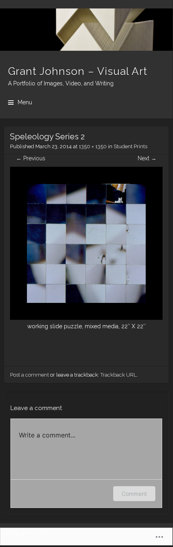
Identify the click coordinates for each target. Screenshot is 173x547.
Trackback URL (118, 375)
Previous (30, 158)
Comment (134, 493)
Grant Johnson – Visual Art (77, 71)
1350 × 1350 (93, 146)
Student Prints (130, 146)
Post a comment (29, 375)
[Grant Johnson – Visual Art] (86, 29)
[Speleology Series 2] (86, 318)
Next (147, 158)
